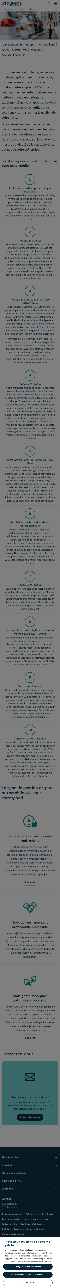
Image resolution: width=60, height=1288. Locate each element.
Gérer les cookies (28, 1283)
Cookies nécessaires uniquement (28, 1275)
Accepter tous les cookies (27, 1266)
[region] (30, 1262)
